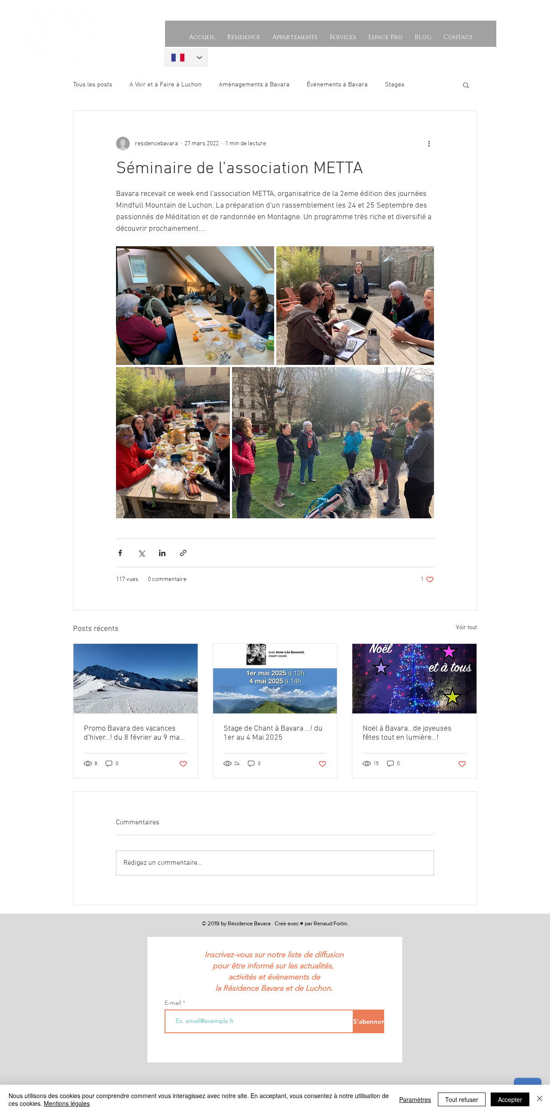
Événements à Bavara (337, 85)
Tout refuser (461, 1099)
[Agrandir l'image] (195, 305)
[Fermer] (540, 1099)
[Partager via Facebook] (120, 553)
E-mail (174, 1003)
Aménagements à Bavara (254, 85)
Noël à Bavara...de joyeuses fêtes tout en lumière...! (407, 733)
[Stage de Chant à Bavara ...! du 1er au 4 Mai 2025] (275, 678)
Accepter (510, 1099)
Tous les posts (92, 85)
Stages (394, 85)
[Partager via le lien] (183, 553)
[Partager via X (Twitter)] (141, 553)
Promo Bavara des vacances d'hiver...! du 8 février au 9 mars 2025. (135, 733)
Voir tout (466, 627)
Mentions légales (67, 1103)
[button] (466, 84)
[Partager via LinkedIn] (162, 553)
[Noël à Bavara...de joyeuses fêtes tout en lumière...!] (414, 678)
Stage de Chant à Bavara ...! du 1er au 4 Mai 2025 (273, 733)
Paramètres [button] (415, 1099)
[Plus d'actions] (429, 143)
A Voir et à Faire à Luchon (165, 85)
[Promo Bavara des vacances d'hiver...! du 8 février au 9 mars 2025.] (135, 678)
